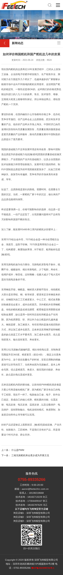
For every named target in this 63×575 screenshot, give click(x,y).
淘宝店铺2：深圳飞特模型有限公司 (31, 517)
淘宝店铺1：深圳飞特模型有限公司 (31, 513)
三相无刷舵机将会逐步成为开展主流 (30, 455)
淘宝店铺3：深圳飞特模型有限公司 (31, 521)
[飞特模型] (14, 1)
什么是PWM (17, 450)
